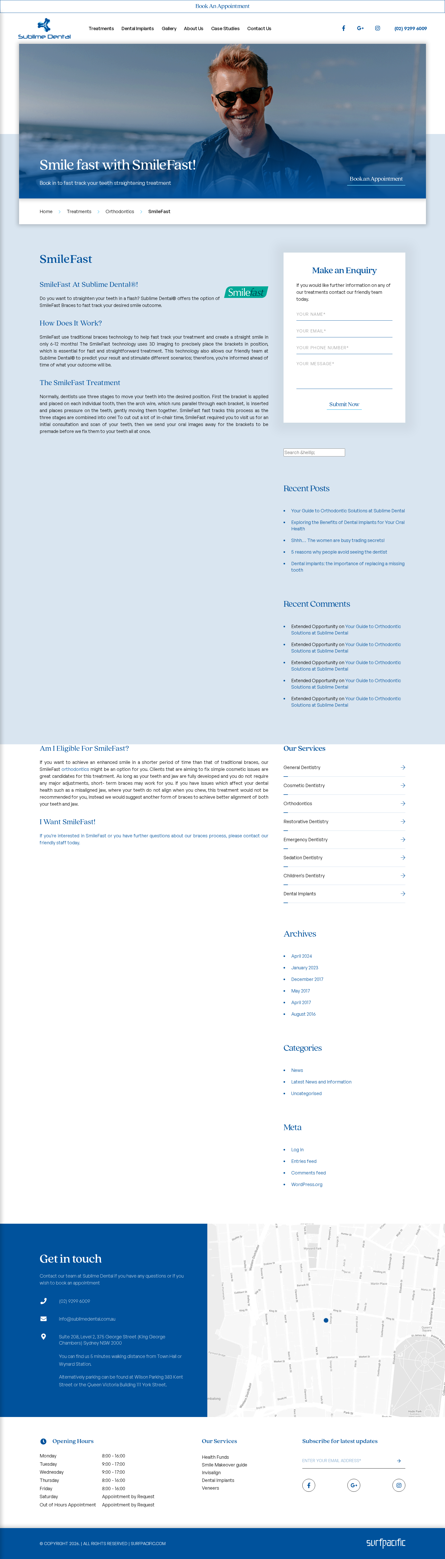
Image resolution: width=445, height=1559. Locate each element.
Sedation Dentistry (303, 857)
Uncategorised (306, 1093)
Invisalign (211, 1472)
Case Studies (225, 28)
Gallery (169, 28)
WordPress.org (306, 1184)
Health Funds (215, 1457)
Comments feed (308, 1172)
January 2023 (304, 967)
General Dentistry (302, 767)
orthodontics (75, 769)
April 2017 (301, 1002)
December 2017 (307, 979)
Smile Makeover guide (224, 1465)
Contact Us (259, 28)
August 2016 (303, 1014)
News (297, 1070)
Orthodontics (120, 211)
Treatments (101, 28)
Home (46, 211)
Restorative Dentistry (306, 821)
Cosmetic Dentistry (304, 785)
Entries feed (303, 1161)
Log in (297, 1149)
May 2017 (300, 991)
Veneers (210, 1488)
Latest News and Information (321, 1082)
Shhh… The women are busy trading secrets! (337, 540)
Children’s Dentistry (304, 875)
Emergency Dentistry (306, 839)
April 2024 (301, 956)
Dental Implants (138, 28)
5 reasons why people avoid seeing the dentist (339, 552)
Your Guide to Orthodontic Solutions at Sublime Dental (348, 510)
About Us (193, 28)
